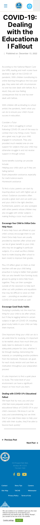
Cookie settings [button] (8, 520)
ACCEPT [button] (19, 520)
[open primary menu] (5, 6)
